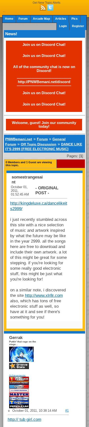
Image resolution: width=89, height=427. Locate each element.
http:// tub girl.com (24, 419)
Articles (60, 18)
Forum (23, 18)
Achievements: (17, 375)
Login (63, 26)
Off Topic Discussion (38, 144)
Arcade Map (41, 18)
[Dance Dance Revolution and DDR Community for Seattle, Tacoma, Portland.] (4, 10)
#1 (67, 410)
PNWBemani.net (18, 139)
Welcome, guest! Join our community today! (44, 124)
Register (78, 26)
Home (9, 18)
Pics (74, 18)
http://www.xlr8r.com (44, 295)
